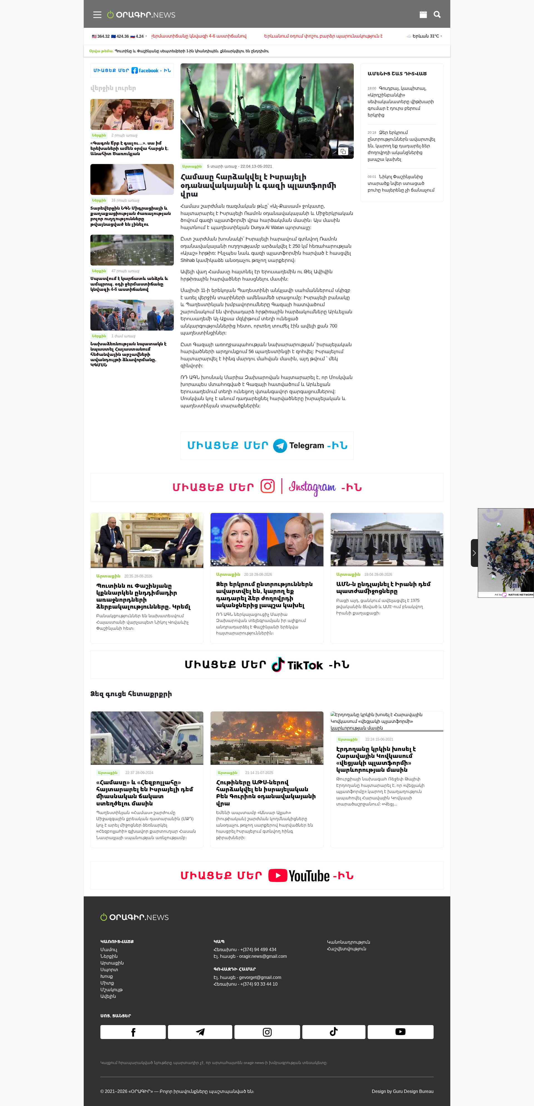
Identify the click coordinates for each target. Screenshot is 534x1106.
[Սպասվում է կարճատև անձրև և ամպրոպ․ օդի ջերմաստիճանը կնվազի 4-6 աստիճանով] (132, 249)
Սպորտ (109, 969)
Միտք (107, 983)
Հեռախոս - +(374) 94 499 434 (245, 949)
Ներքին (99, 135)
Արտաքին (112, 963)
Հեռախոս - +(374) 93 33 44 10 (246, 984)
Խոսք (106, 976)
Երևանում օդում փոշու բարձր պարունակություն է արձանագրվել (290, 36)
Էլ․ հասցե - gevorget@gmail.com (247, 977)
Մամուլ (108, 949)
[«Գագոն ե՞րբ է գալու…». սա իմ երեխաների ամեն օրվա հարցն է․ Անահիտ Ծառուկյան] (132, 114)
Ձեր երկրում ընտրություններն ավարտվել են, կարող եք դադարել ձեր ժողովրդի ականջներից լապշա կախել (401, 146)
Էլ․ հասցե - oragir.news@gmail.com (250, 956)
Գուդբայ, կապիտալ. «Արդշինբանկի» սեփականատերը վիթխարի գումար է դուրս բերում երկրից (401, 101)
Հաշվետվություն (346, 948)
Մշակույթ (111, 989)
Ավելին (108, 996)
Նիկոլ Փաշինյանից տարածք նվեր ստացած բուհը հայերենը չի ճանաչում (401, 183)
